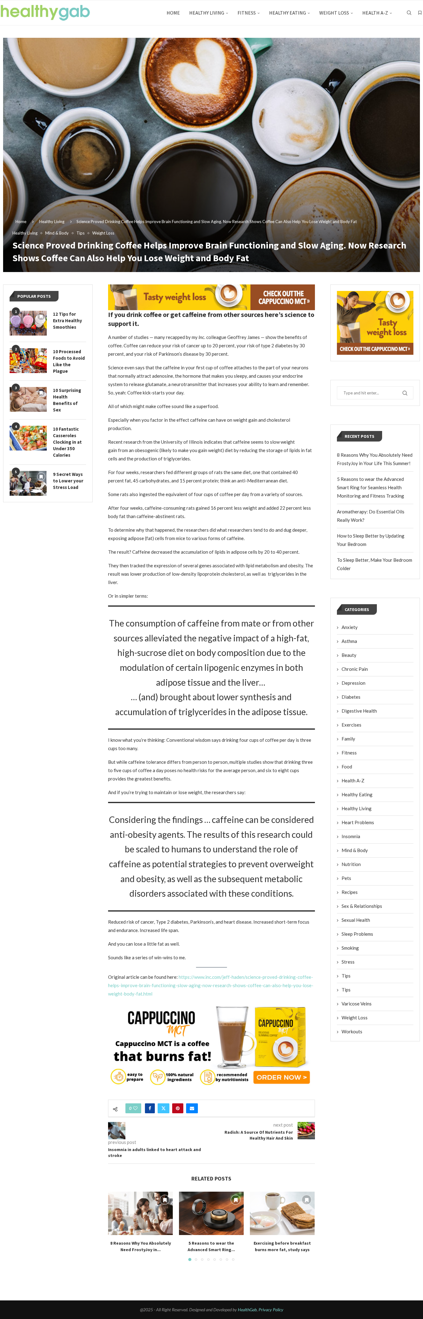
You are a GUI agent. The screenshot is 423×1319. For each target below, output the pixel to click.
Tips (346, 975)
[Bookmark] (420, 12)
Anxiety (350, 627)
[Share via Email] (192, 1108)
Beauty (349, 655)
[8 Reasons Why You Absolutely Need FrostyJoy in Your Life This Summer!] (140, 1213)
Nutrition (351, 864)
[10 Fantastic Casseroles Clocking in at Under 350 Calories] (28, 438)
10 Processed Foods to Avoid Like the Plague (69, 361)
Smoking (350, 948)
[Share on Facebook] (150, 1108)
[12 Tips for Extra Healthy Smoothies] (28, 323)
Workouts (352, 1031)
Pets (346, 878)
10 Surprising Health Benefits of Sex (67, 400)
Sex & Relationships (362, 906)
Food (347, 766)
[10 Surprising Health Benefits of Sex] (28, 399)
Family (348, 738)
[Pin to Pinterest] (177, 1108)
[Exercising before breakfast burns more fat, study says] (282, 1213)
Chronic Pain (355, 669)
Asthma (349, 641)
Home (173, 13)
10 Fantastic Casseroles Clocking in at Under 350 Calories (67, 442)
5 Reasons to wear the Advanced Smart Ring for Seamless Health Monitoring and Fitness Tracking (370, 487)
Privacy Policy (271, 1309)
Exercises (351, 725)
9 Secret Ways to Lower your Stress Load (68, 480)
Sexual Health (356, 920)
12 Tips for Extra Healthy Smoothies (67, 320)
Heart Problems (358, 822)
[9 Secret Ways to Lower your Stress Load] (28, 483)
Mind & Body (355, 850)
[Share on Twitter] (163, 1108)
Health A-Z (375, 13)
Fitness (247, 13)
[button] (116, 1226)
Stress (348, 962)
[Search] (409, 12)
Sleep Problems (357, 934)
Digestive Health (359, 711)
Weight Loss (334, 13)
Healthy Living (206, 13)
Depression (353, 683)
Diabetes (351, 697)
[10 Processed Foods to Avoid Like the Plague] (28, 360)
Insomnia (351, 836)
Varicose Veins (357, 1003)
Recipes (350, 892)
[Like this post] (135, 1108)
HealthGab (247, 1309)
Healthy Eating (287, 13)
